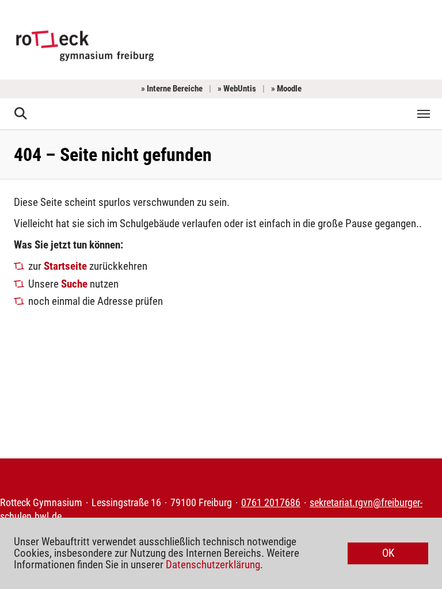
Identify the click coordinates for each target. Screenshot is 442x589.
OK (388, 553)
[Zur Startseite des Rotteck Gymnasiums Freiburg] (85, 44)
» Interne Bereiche (172, 88)
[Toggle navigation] (423, 114)
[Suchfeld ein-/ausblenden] (21, 114)
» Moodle (286, 88)
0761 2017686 (270, 502)
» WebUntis (237, 88)
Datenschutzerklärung (213, 564)
